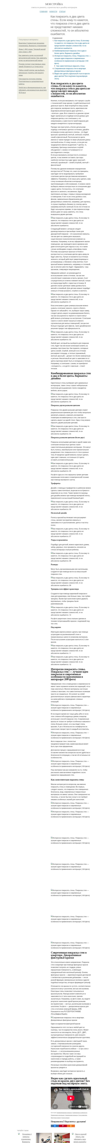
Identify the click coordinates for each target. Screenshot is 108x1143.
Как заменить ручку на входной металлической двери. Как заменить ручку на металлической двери (33, 58)
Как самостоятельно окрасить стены (70, 66)
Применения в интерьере (57, 1115)
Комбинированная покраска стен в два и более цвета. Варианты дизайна (70, 51)
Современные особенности (79, 1112)
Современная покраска (71, 1115)
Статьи (62, 11)
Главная (43, 11)
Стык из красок (65, 1117)
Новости (53, 11)
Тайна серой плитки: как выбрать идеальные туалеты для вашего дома (32, 72)
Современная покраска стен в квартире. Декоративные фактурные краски (70, 69)
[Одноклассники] (71, 1126)
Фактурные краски (56, 1117)
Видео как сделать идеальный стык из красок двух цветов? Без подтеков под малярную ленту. (72, 76)
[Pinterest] (63, 1126)
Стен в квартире (82, 1115)
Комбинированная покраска (64, 1112)
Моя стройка (54, 4)
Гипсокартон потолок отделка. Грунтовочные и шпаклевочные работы (31, 81)
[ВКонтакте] (55, 1126)
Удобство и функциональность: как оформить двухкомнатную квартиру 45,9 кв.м (33, 90)
